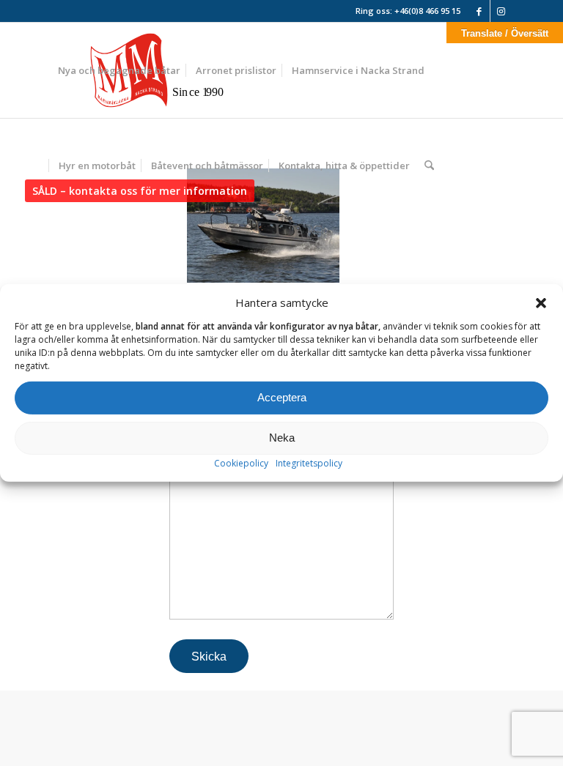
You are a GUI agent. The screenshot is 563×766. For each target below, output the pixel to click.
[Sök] (429, 165)
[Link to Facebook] (479, 11)
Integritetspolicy (309, 463)
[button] (541, 303)
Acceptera (281, 397)
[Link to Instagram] (501, 11)
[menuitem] (119, 70)
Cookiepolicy (241, 463)
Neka (282, 437)
